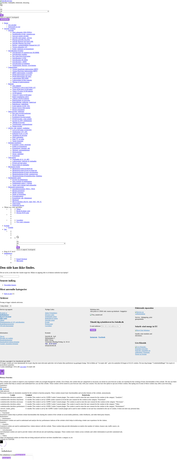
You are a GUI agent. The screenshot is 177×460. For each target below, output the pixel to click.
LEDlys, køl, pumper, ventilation (18, 128)
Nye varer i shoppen (23, 222)
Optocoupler (16, 203)
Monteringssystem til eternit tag (22, 168)
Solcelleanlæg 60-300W (20, 60)
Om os (2, 336)
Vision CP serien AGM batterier (22, 91)
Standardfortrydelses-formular (9, 342)
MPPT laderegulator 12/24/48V (22, 73)
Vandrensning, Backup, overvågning (24, 65)
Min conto (3, 318)
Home (6, 23)
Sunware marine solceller (20, 36)
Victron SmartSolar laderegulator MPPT (25, 69)
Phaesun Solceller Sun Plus (21, 40)
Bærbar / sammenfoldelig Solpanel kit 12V (26, 45)
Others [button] (2, 434)
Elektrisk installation (14, 143)
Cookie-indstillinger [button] (6, 367)
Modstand (15, 200)
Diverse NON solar (22, 213)
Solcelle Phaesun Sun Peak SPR (22, 41)
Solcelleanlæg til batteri (15, 51)
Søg (5, 229)
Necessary (5, 389)
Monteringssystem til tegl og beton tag (24, 170)
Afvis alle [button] (16, 367)
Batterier (11, 84)
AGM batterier (17, 93)
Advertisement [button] (4, 428)
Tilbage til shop (20, 455)
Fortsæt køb (6, 458)
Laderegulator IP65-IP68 (20, 78)
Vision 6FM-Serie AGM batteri (22, 89)
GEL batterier (16, 86)
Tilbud (18, 209)
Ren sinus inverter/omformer (21, 113)
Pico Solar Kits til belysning (21, 56)
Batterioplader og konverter (21, 100)
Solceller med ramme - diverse (22, 38)
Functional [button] (3, 411)
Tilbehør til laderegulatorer (20, 82)
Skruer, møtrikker (18, 154)
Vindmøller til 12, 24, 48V (20, 159)
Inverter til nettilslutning (20, 179)
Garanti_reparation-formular (9, 344)
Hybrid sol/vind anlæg (19, 163)
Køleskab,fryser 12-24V (20, 133)
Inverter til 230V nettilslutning (22, 121)
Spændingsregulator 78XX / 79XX (23, 189)
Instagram (93, 337)
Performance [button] (4, 416)
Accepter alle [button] (31, 367)
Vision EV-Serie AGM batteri (21, 95)
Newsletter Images (10, 285)
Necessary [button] (3, 387)
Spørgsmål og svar (14, 27)
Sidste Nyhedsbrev (51, 313)
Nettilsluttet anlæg (51, 316)
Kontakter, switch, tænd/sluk (21, 144)
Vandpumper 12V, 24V (19, 132)
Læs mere (23, 367)
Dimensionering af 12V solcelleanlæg (12, 322)
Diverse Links (49, 315)
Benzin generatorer (18, 109)
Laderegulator (12, 67)
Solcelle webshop (9, 28)
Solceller (11, 30)
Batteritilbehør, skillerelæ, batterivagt (24, 102)
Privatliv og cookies (6, 338)
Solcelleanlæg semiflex (19, 54)
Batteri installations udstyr (20, 97)
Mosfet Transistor (18, 192)
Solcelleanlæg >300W (19, 62)
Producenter (49, 324)
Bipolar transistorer (18, 191)
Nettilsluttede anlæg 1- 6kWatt (22, 183)
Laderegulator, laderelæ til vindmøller (24, 161)
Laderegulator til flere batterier (22, 80)
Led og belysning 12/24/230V (22, 130)
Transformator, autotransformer (22, 124)
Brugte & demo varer (23, 211)
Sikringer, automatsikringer (21, 150)
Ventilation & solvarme (19, 135)
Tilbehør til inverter (18, 122)
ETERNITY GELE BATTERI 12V (24, 87)
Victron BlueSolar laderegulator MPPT (24, 71)
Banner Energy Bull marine (21, 108)
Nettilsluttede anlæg (14, 178)
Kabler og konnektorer (19, 146)
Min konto (19, 261)
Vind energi (12, 157)
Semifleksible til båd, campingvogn (23, 34)
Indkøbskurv (8, 253)
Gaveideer (19, 220)
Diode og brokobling (19, 194)
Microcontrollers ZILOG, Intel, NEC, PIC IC (27, 202)
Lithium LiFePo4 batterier (20, 98)
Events (47, 322)
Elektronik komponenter (16, 187)
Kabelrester (16, 156)
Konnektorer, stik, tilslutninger (22, 198)
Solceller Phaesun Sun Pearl (21, 43)
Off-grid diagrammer (6, 326)
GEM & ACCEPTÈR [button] (7, 439)
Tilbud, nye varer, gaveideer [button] (13, 207)
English (10, 227)
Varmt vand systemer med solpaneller (24, 185)
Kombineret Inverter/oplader (21, 117)
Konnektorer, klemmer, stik (21, 148)
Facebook (101, 337)
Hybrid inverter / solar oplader (22, 119)
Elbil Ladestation (17, 137)
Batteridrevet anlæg (51, 318)
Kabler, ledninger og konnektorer (23, 49)
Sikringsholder (17, 152)
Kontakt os (3, 313)
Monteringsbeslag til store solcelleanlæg (25, 172)
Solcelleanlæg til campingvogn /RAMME (25, 52)
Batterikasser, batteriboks (20, 104)
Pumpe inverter (17, 126)
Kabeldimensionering (7, 324)
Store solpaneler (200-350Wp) (22, 32)
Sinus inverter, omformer (16, 111)
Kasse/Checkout (21, 259)
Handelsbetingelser (6, 340)
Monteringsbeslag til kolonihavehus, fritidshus (27, 176)
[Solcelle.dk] (6, 1)
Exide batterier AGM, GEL (21, 106)
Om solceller (12, 25)
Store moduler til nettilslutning (22, 181)
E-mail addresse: (95, 326)
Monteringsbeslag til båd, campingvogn (25, 174)
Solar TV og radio (18, 139)
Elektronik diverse (18, 205)
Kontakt (6, 226)
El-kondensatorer (17, 196)
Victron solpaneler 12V (19, 47)
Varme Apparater (17, 141)
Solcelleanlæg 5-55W (19, 58)
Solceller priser (50, 320)
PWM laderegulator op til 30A (22, 75)
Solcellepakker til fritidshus (21, 63)
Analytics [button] (3, 422)
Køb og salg (8, 294)
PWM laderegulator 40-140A (21, 76)
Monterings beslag (14, 167)
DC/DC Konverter (18, 115)
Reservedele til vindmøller (20, 165)
